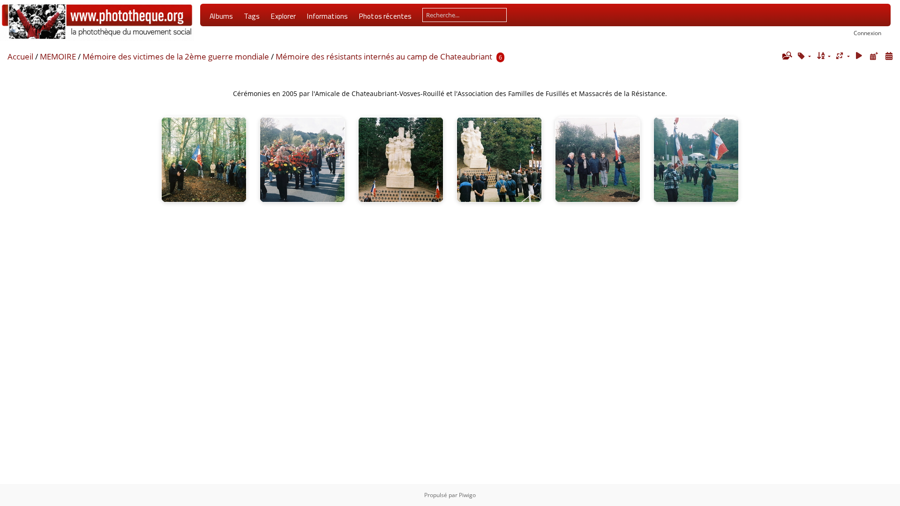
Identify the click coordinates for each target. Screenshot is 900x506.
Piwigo (467, 495)
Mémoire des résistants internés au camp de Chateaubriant (384, 56)
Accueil (20, 56)
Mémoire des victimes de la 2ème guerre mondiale (175, 56)
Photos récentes (385, 16)
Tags (252, 16)
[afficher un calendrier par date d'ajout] (873, 56)
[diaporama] (859, 56)
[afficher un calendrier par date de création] (888, 56)
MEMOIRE (58, 56)
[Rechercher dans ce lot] (786, 55)
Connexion (867, 33)
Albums (221, 16)
